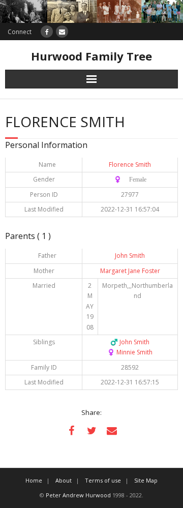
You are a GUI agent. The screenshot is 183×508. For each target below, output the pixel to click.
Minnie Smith (129, 352)
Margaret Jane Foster (130, 270)
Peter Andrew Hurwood (78, 495)
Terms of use (103, 480)
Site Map (146, 480)
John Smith (130, 255)
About (63, 480)
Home (33, 480)
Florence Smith (130, 164)
